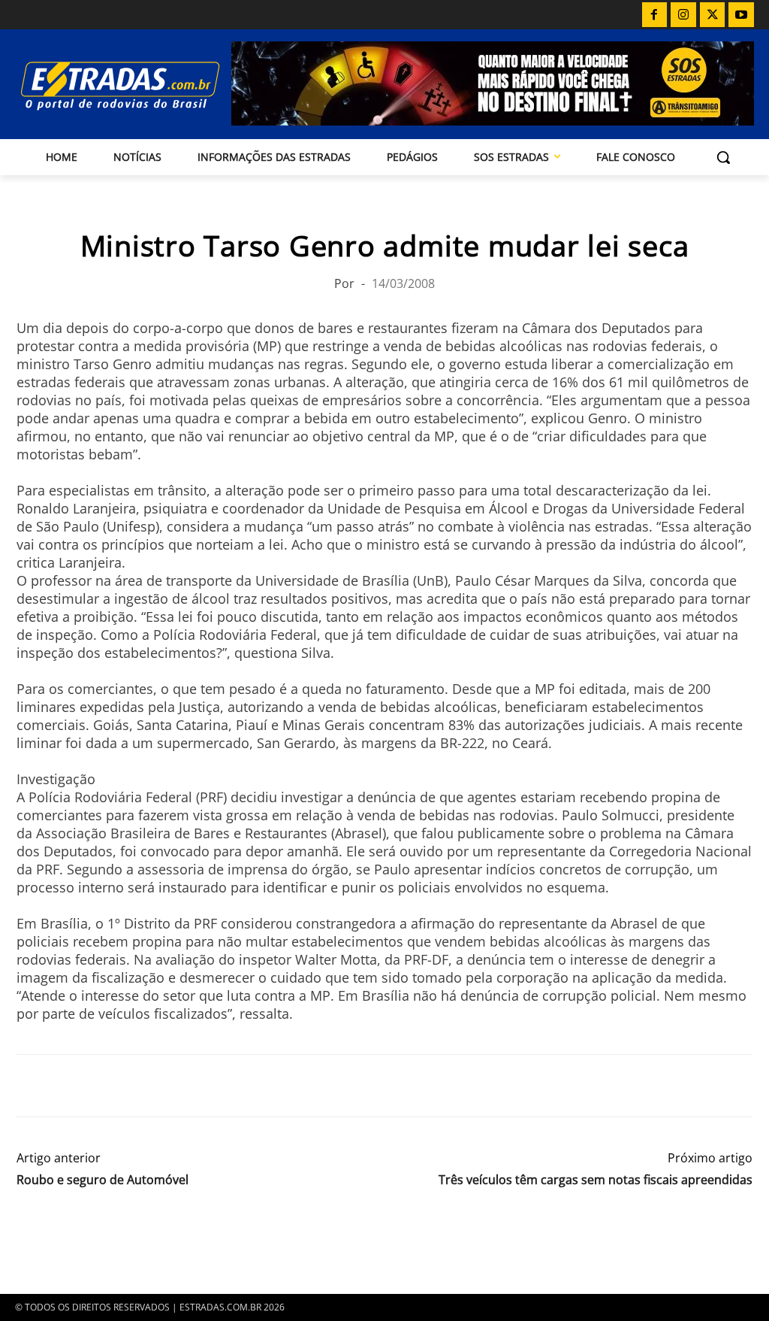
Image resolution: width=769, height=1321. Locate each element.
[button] (723, 157)
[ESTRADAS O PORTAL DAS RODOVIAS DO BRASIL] (103, 85)
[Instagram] (683, 15)
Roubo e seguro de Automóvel (102, 1180)
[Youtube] (741, 15)
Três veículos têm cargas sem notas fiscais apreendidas (595, 1180)
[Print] (170, 1086)
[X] (712, 15)
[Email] (135, 1086)
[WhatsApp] (101, 1086)
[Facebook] (655, 15)
